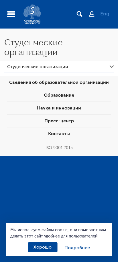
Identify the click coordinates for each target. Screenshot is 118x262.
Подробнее (77, 247)
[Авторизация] (94, 14)
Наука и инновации (59, 108)
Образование (59, 95)
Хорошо (43, 247)
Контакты (59, 133)
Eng (104, 14)
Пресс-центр (59, 120)
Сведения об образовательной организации (59, 82)
